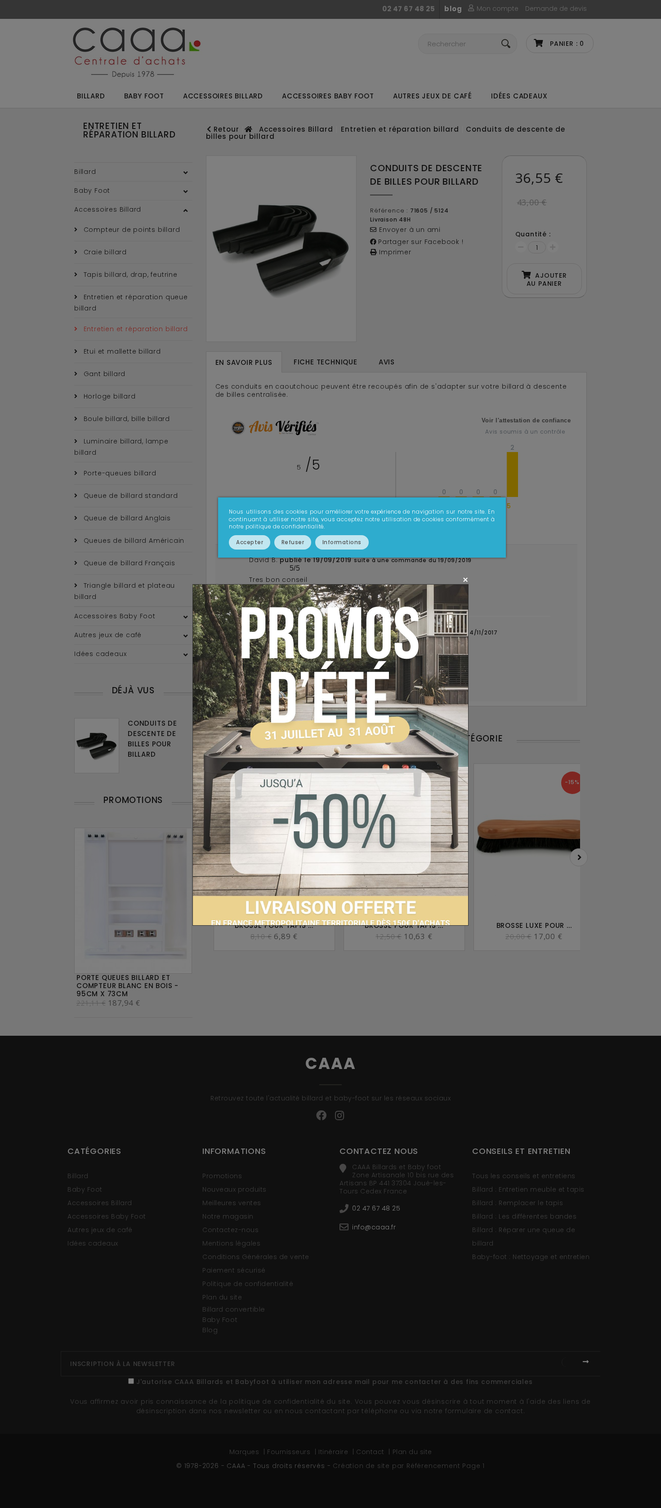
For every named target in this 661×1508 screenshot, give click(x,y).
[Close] (465, 579)
